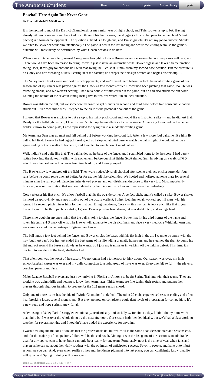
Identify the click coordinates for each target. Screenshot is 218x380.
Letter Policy (168, 375)
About (148, 375)
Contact (157, 375)
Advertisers (182, 375)
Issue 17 (27, 362)
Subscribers (196, 375)
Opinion (146, 5)
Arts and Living (168, 5)
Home (104, 5)
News (126, 5)
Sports (189, 5)
